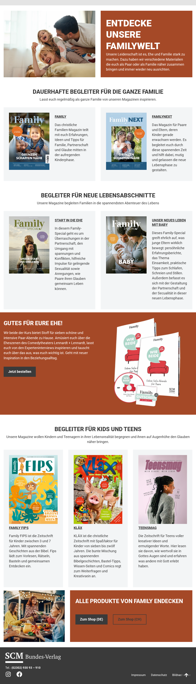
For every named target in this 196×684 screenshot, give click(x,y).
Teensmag (147, 528)
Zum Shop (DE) (91, 619)
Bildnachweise (181, 675)
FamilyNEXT (162, 117)
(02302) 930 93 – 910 (26, 667)
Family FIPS (19, 528)
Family (60, 117)
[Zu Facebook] (19, 674)
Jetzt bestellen (19, 372)
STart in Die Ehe (68, 220)
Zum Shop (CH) (129, 619)
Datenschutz (159, 675)
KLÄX (78, 528)
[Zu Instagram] (8, 674)
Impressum (138, 675)
